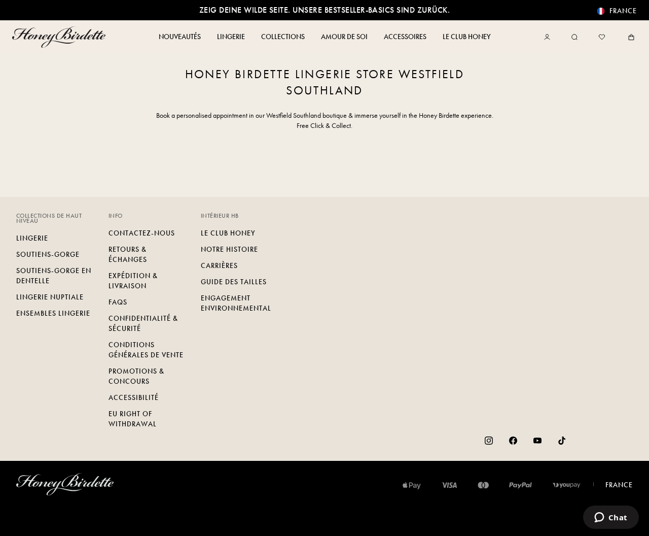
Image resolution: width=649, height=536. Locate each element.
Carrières (219, 265)
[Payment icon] (566, 485)
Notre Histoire (229, 249)
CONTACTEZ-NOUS (142, 233)
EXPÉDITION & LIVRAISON (133, 281)
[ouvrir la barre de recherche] (574, 37)
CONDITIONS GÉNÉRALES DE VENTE (146, 350)
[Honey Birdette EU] (61, 37)
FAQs (118, 302)
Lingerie (32, 238)
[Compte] (549, 37)
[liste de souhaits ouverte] (601, 37)
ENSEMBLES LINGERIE (53, 313)
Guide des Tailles (234, 282)
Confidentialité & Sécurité (143, 323)
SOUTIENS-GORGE (48, 254)
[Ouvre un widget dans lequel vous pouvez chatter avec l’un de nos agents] (611, 518)
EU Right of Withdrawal (133, 419)
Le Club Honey (228, 233)
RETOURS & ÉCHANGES (128, 254)
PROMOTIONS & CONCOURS (136, 376)
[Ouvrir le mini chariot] (629, 37)
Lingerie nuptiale (50, 297)
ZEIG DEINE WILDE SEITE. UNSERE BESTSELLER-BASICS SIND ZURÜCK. (324, 10)
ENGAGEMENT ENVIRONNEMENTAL (236, 303)
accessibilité (134, 397)
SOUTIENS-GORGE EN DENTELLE (53, 275)
